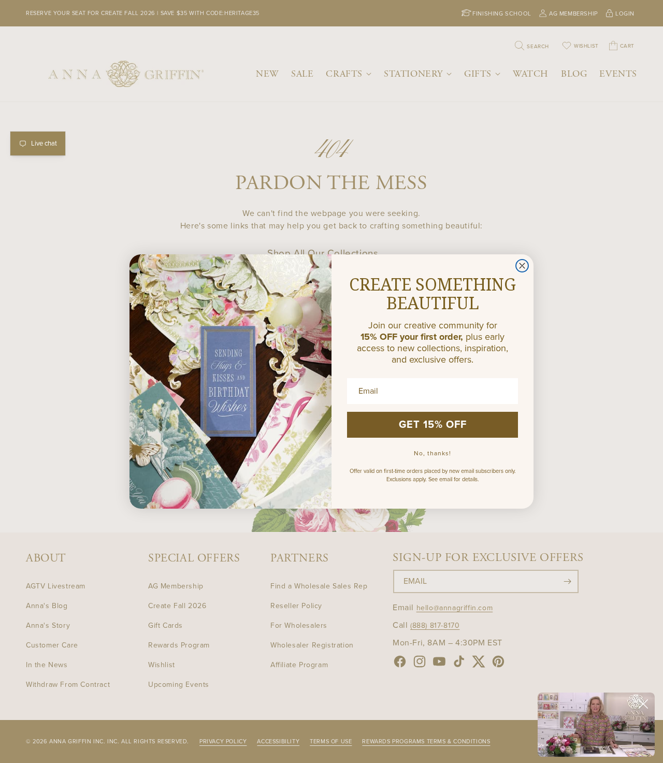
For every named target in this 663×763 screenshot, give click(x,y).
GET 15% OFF (433, 425)
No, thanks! (432, 453)
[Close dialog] (522, 266)
